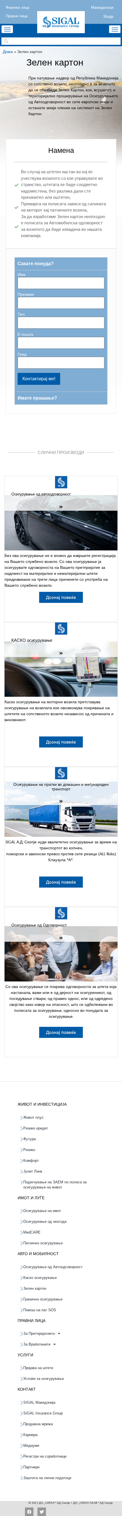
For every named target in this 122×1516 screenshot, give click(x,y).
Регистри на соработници (44, 1456)
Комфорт (31, 1160)
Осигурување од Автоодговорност (53, 1267)
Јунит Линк (32, 1171)
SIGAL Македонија (39, 1402)
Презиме (26, 295)
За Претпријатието (39, 1333)
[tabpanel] (61, 331)
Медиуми (31, 1445)
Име (22, 275)
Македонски (102, 6)
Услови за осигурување (43, 1378)
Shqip (108, 15)
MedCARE (32, 1232)
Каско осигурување (40, 1278)
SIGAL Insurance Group (43, 1413)
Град (22, 355)
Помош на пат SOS (39, 1310)
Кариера (30, 1435)
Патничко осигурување (43, 1243)
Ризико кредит (35, 1128)
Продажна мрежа (38, 1424)
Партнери (31, 1467)
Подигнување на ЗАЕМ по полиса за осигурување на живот (55, 1184)
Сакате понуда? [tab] (36, 263)
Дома (8, 52)
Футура (29, 1139)
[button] (7, 29)
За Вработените (37, 1344)
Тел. (21, 315)
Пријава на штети (38, 1368)
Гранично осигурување (42, 1299)
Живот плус (33, 1117)
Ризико (29, 1150)
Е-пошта (25, 335)
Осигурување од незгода (44, 1221)
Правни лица (17, 15)
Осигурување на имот (42, 1211)
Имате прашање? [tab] (37, 398)
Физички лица (17, 6)
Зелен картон (34, 1288)
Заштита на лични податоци (47, 1478)
